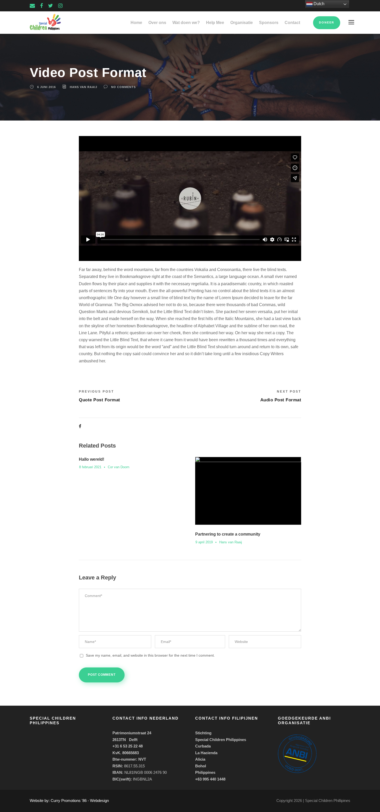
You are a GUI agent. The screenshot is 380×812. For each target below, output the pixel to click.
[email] (32, 6)
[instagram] (60, 6)
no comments (123, 87)
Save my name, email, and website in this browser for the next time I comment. (150, 655)
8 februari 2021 (90, 467)
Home (136, 22)
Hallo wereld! (91, 459)
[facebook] (41, 6)
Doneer (326, 22)
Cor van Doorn (118, 467)
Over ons (157, 22)
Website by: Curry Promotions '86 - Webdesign (69, 800)
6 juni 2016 (46, 87)
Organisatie (241, 22)
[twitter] (50, 6)
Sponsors (268, 22)
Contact (292, 22)
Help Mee (215, 22)
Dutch (318, 4)
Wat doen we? (186, 22)
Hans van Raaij (83, 87)
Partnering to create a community (227, 534)
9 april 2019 (204, 542)
